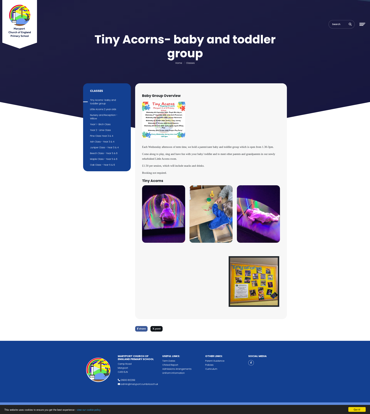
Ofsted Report (170, 365)
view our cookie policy (89, 409)
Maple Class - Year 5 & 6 (103, 159)
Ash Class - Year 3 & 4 (102, 141)
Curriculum (211, 369)
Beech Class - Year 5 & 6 (104, 153)
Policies (209, 365)
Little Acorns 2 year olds (103, 109)
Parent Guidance (214, 361)
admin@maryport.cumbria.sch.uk (139, 384)
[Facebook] (251, 363)
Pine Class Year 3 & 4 (101, 136)
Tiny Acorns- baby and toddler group (103, 101)
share (142, 328)
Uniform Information (173, 373)
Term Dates (168, 361)
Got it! (357, 409)
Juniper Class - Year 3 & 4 (104, 147)
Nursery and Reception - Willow (103, 116)
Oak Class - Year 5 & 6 (102, 164)
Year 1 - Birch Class (100, 124)
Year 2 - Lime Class (100, 130)
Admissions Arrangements (177, 369)
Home (178, 63)
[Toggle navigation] (362, 24)
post (158, 328)
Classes (190, 63)
